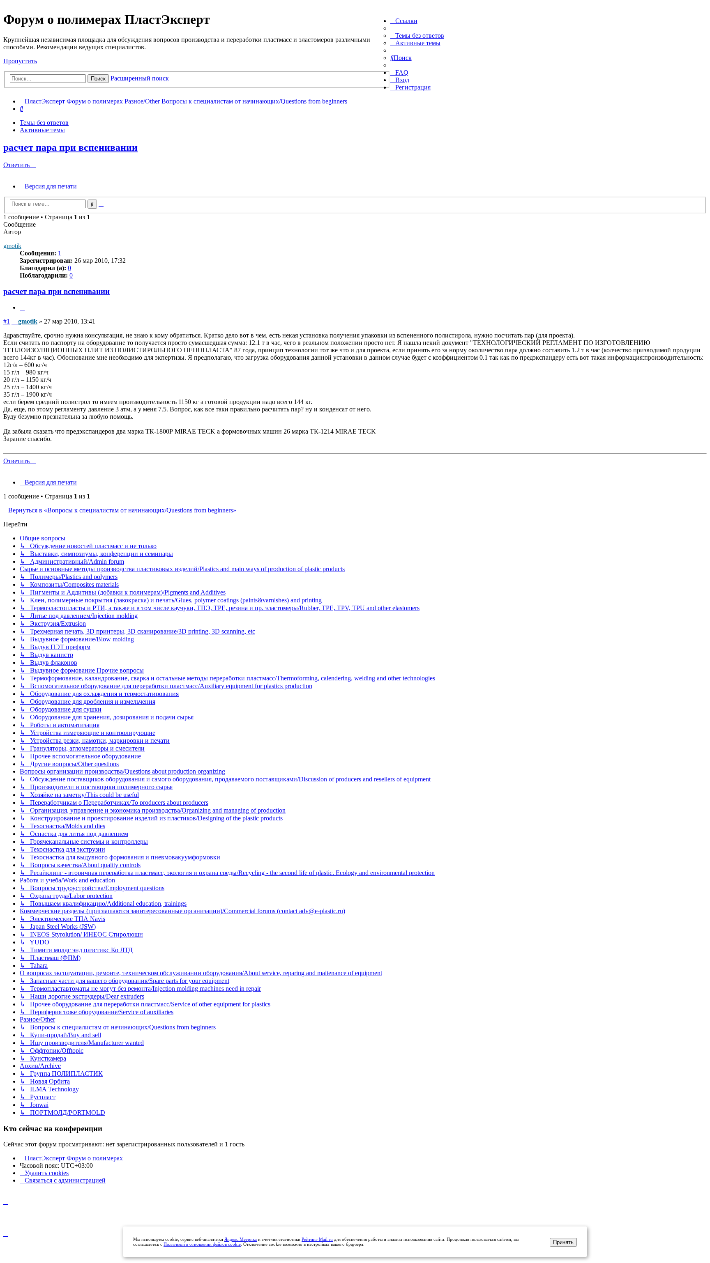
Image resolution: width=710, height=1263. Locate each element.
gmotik (12, 245)
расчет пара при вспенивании (70, 147)
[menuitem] (417, 35)
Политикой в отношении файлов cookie (202, 1244)
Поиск (98, 79)
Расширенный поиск (140, 78)
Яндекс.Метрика (240, 1239)
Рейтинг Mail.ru (317, 1239)
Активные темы (42, 129)
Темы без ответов (44, 122)
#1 (6, 321)
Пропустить (20, 60)
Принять (563, 1242)
